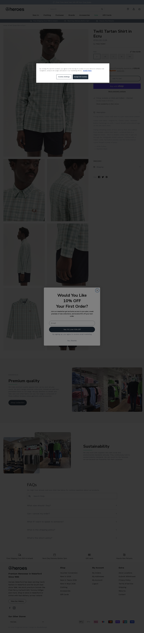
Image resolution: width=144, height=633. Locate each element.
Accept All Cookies (80, 77)
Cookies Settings (64, 77)
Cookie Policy (87, 70)
